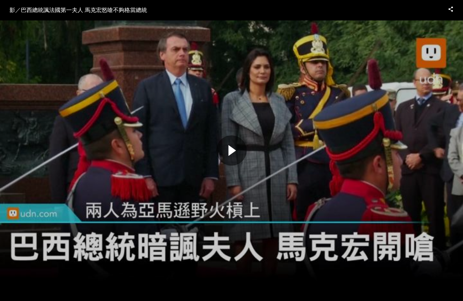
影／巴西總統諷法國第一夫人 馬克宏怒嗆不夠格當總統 (78, 9)
